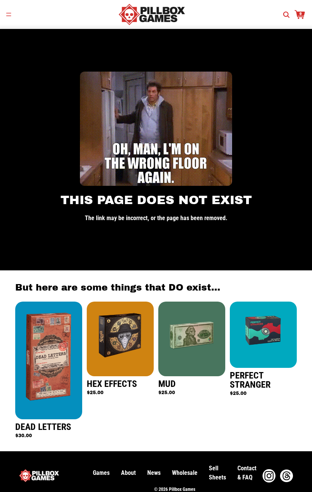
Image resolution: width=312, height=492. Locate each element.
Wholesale (184, 472)
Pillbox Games (182, 489)
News (154, 472)
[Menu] (9, 14)
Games (101, 472)
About (128, 472)
